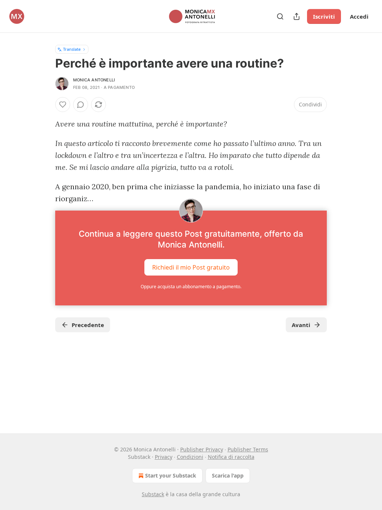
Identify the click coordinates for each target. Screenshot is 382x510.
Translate (72, 49)
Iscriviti (324, 16)
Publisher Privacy (201, 449)
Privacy (163, 456)
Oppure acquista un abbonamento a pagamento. (191, 286)
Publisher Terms (248, 449)
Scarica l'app (228, 475)
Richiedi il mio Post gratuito (191, 267)
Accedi (359, 16)
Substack (153, 494)
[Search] (280, 16)
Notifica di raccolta (231, 456)
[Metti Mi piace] (62, 104)
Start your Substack (170, 475)
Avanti (301, 325)
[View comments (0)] (80, 104)
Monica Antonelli (94, 80)
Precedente (88, 325)
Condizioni (190, 456)
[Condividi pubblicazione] (296, 16)
